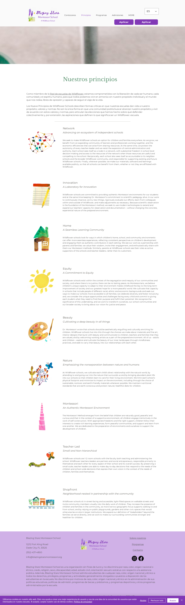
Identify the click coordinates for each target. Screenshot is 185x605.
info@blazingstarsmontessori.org (44, 557)
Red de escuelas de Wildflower (66, 94)
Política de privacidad (83, 601)
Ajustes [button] (143, 600)
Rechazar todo (157, 600)
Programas (138, 544)
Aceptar (173, 600)
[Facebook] (141, 558)
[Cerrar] (181, 600)
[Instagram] (134, 558)
